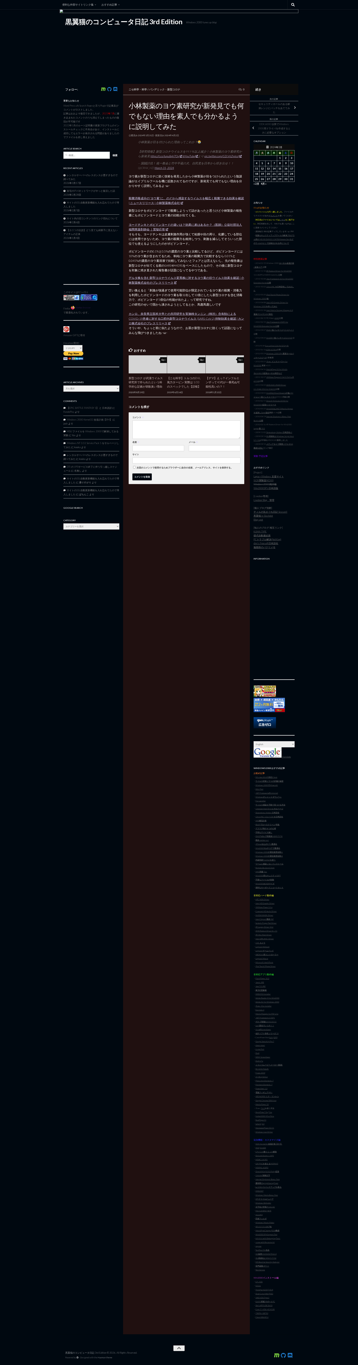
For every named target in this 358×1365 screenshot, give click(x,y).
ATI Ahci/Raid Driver (263, 935)
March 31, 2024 (164, 168)
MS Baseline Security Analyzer (267, 1262)
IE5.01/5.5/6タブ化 (263, 1226)
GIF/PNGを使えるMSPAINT (266, 1163)
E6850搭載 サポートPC (265, 1301)
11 (256, 168)
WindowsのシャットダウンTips (268, 797)
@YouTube (189, 156)
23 (285, 173)
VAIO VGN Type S (262, 1297)
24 (291, 173)
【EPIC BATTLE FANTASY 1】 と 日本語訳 (89, 407)
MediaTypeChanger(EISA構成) (267, 1230)
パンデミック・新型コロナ (164, 89)
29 (279, 179)
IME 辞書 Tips (261, 871)
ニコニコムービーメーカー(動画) (269, 1065)
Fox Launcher (260, 801)
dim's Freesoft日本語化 (266, 543)
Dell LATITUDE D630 (263, 1305)
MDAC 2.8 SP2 (261, 1159)
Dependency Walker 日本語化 (267, 812)
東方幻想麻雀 (261, 990)
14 (274, 168)
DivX (257, 1053)
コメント (138, 417)
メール (193, 442)
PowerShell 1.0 (261, 1088)
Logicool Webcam (262, 947)
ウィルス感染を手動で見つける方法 (270, 805)
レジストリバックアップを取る (268, 1187)
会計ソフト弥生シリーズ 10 (267, 1033)
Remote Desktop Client (264, 868)
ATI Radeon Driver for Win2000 (279, 271)
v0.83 (276, 318)
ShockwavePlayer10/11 (264, 1128)
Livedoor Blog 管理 (264, 500)
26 (262, 179)
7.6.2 (263, 1108)
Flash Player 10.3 (262, 978)
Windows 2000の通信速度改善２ (269, 856)
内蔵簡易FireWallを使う (265, 860)
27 (268, 179)
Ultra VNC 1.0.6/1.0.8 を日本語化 (269, 817)
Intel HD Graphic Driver (264, 903)
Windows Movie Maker (264, 1222)
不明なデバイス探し (263, 832)
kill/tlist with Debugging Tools (267, 1238)
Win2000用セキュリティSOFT (268, 875)
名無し (77, 470)
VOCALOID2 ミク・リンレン (267, 1096)
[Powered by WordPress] (77, 1357)
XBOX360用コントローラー (266, 954)
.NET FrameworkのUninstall (266, 793)
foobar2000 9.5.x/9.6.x (264, 1116)
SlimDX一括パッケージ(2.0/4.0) (279, 338)
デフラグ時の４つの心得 (265, 828)
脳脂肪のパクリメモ (264, 547)
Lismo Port (259, 1049)
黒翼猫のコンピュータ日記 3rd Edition (123, 22)
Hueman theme (105, 1357)
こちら (282, 220)
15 (279, 168)
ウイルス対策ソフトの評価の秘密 (269, 781)
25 (256, 179)
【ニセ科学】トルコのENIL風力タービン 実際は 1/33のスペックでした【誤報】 (184, 382)
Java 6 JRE (259, 982)
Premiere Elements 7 (263, 1084)
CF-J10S (259, 1282)
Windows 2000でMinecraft (266, 785)
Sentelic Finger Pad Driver (266, 923)
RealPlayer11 (260, 1120)
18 (256, 173)
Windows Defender (263, 1203)
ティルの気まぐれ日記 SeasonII (270, 511)
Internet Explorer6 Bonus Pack (267, 1179)
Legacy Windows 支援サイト (269, 476)
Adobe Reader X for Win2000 (267, 998)
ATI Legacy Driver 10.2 (264, 927)
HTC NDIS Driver (262, 899)
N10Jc (258, 1286)
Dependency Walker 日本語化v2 (279, 432)
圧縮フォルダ (261, 1218)
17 (291, 168)
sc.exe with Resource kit (265, 1242)
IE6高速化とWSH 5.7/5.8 (265, 1258)
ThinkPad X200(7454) (264, 1290)
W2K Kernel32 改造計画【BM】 (268, 1144)
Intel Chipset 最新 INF (264, 919)
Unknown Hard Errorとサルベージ (269, 809)
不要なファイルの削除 (264, 880)
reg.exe (258, 1246)
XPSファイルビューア (264, 1199)
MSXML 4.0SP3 (261, 1167)
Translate (286, 756)
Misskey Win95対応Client (266, 777)
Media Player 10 (262, 1104)
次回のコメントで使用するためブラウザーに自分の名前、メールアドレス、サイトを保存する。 (185, 467)
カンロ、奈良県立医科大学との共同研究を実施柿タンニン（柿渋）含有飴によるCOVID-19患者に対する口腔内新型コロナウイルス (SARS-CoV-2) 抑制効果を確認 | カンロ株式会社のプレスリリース (186, 318)
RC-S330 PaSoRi (262, 1069)
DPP (275, 1037)
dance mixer (260, 1045)
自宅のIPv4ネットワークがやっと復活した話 (91, 190)
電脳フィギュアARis (263, 1092)
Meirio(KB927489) (263, 1211)
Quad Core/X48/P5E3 (264, 1294)
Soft (271, 1037)
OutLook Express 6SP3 (264, 1155)
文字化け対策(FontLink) (265, 1207)
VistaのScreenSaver (263, 1029)
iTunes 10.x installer (263, 1006)
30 (285, 179)
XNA (257, 1148)
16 (285, 168)
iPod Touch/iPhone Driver (265, 966)
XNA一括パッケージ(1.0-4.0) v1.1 (280, 330)
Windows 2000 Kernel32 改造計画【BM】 (89, 419)
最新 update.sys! (262, 840)
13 (268, 168)
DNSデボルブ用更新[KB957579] (268, 836)
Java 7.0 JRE (260, 986)
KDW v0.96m (271, 349)
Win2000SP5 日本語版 (266, 488)
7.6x (270, 1112)
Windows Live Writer (264, 1132)
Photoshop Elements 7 (264, 1081)
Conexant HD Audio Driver (266, 911)
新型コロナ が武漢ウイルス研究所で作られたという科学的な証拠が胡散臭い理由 (146, 382)
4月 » (263, 183)
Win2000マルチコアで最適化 (267, 848)
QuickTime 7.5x (261, 1112)
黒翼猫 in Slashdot (263, 515)
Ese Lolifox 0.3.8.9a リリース (277, 346)
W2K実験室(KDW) (264, 480)
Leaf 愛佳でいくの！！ (264, 1025)
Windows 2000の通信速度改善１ (269, 852)
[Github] (109, 89)
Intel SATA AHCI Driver (264, 939)
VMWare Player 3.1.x (263, 907)
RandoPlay (68, 411)
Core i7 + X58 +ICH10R (265, 1309)
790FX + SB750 (261, 1313)
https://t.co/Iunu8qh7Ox (164, 156)
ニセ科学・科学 (138, 89)
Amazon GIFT (70, 335)
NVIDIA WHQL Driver (264, 915)
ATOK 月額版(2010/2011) (266, 1021)
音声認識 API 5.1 (262, 1266)
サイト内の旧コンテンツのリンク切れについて (92, 218)
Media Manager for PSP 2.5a (266, 1014)
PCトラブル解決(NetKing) (267, 539)
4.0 (263, 1124)
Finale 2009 (260, 1073)
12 (262, 168)
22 (279, 173)
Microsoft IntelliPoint (264, 962)
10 (291, 163)
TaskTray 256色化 (262, 1250)
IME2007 (259, 1191)
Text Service (260, 1270)
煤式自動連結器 (262, 535)
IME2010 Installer (263, 994)
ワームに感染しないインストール (269, 864)
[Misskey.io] (103, 89)
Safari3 (258, 1124)
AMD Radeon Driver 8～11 (266, 931)
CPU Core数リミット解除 (266, 1152)
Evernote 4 (259, 1010)
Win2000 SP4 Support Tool (266, 1234)
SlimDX (263, 1148)
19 (262, 173)
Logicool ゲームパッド (264, 951)
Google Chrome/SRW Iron (265, 1100)
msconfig (259, 1215)
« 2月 (256, 183)
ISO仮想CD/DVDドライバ (266, 1254)
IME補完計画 (260, 820)
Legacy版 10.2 (259, 428)
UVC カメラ (260, 943)
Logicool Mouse (261, 958)
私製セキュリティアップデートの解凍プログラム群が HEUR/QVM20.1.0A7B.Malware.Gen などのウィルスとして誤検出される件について (274, 239)
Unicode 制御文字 (262, 1175)
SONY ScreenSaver (262, 1057)
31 (291, 179)
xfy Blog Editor (261, 1077)
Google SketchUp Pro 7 (264, 1041)
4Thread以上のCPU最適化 (266, 844)
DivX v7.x (259, 1061)
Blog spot (258, 519)
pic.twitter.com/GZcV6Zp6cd (221, 156)
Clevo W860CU (261, 1317)
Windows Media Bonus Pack (266, 1195)
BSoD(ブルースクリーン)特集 (267, 824)
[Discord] (115, 89)
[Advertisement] (274, 618)
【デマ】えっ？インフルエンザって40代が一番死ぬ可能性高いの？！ (223, 382)
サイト (135, 454)
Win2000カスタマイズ (264, 883)
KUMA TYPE (260, 531)
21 (274, 173)
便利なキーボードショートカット (269, 887)
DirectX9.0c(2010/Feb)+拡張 (267, 1171)
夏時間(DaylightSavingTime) (266, 1183)
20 (268, 173)
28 (274, 179)
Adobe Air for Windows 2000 (267, 1002)
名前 (135, 442)
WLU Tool (259, 789)
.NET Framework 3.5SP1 (265, 1018)
